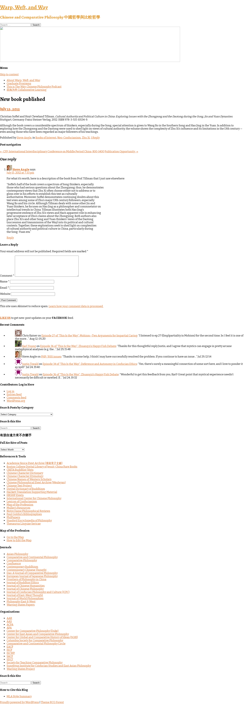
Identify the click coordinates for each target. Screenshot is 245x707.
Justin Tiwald (30, 364)
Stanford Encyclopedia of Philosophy (29, 520)
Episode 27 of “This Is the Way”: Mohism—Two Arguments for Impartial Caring (89, 335)
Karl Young (29, 346)
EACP (10, 646)
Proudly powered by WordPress (19, 702)
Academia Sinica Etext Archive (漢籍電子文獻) (34, 463)
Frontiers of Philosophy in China (26, 579)
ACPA (10, 624)
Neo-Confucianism (69, 137)
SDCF (10, 659)
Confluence (14, 563)
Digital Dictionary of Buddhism (26, 488)
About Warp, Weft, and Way (23, 80)
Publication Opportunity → (121, 151)
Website (5, 293)
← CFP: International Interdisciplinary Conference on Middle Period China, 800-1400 (52, 151)
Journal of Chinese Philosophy (25, 588)
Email (4, 287)
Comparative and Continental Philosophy (32, 557)
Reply (10, 237)
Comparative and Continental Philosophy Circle (36, 643)
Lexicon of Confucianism (22, 501)
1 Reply (95, 137)
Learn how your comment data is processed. (76, 306)
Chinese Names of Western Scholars (29, 479)
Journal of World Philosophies (25, 598)
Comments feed (16, 397)
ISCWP (11, 653)
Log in (10, 391)
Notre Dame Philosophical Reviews (28, 511)
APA (9, 627)
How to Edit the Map (19, 540)
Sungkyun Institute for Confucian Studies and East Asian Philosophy (49, 665)
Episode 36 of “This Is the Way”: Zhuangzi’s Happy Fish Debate (78, 346)
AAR (9, 618)
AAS (9, 621)
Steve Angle (24, 137)
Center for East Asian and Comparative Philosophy (38, 634)
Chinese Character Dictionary (25, 473)
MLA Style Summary (19, 696)
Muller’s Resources (18, 507)
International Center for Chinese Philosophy (34, 498)
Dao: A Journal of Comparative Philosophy (32, 573)
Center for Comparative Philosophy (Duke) (32, 630)
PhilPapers (13, 517)
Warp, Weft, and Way (24, 7)
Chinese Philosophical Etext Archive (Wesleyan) (36, 482)
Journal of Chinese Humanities (26, 585)
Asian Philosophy (17, 554)
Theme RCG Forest (52, 702)
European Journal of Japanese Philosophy (32, 576)
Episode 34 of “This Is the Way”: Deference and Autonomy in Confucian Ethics (90, 364)
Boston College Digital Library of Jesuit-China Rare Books (42, 466)
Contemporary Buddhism (22, 566)
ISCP (9, 649)
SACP (10, 656)
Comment (7, 275)
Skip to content (9, 74)
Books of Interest (46, 137)
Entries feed (14, 394)
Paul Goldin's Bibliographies (24, 514)
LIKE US (5, 317)
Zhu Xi (86, 137)
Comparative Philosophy (22, 560)
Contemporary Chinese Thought (26, 569)
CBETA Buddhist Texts (20, 469)
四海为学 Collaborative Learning (26, 89)
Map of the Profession (20, 504)
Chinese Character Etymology (25, 476)
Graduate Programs (19, 83)
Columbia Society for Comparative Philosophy (35, 640)
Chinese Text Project (19, 485)
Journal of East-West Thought (25, 595)
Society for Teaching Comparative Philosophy (34, 662)
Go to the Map (15, 537)
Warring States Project (21, 668)
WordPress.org (16, 400)
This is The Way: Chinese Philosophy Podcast (34, 86)
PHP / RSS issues (51, 356)
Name (5, 281)
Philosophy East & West (21, 601)
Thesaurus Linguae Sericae (24, 523)
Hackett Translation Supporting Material (32, 492)
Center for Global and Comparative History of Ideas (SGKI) (42, 637)
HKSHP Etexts (15, 495)
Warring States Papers (21, 604)
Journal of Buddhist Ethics (23, 582)
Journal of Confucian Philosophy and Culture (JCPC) (38, 592)
